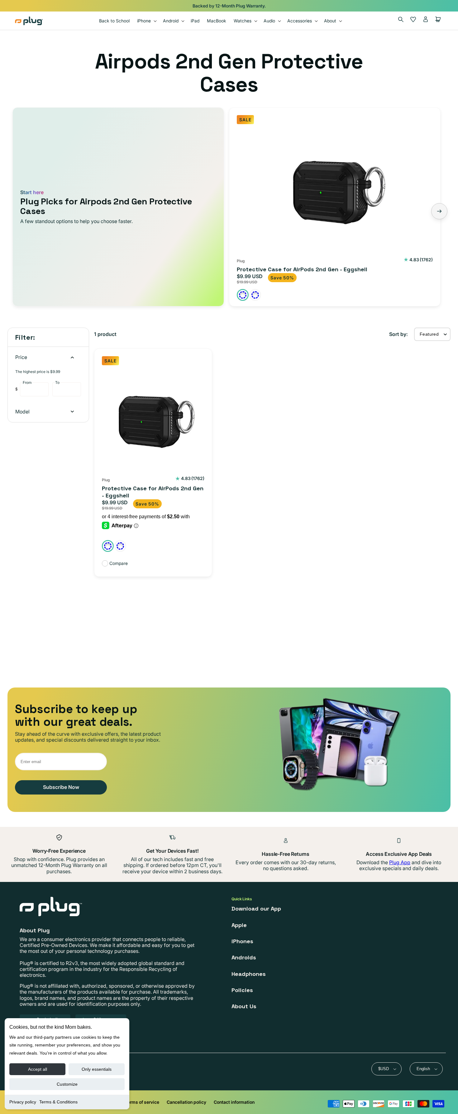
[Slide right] (439, 211)
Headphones (248, 973)
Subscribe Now (61, 787)
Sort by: (398, 334)
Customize (67, 1084)
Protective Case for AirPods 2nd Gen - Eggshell (302, 269)
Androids (243, 957)
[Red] (255, 295)
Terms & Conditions (58, 1101)
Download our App (256, 908)
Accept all (37, 1069)
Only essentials (97, 1069)
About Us (243, 1006)
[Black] (242, 295)
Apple (239, 925)
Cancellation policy (186, 1102)
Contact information (234, 1102)
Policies (242, 990)
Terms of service (142, 1102)
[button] (146, 21)
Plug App (399, 862)
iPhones (242, 941)
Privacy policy (22, 1101)
